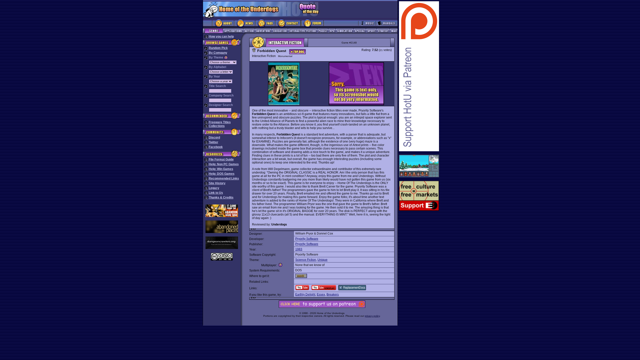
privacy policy (372, 315)
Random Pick (218, 48)
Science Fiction (305, 260)
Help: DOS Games (221, 174)
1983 (298, 249)
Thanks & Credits (221, 197)
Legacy (214, 188)
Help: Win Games (221, 169)
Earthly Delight (305, 294)
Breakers (332, 294)
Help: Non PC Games (224, 164)
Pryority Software (306, 238)
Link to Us (216, 192)
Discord (214, 137)
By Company (218, 52)
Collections (217, 126)
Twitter (213, 142)
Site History (217, 183)
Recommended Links (224, 178)
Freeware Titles (220, 122)
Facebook (216, 147)
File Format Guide (221, 159)
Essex (321, 294)
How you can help (221, 36)
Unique (323, 260)
